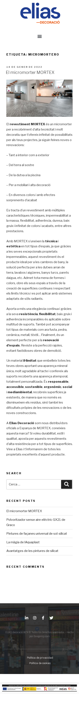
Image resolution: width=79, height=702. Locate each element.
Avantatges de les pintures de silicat (32, 551)
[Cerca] (66, 484)
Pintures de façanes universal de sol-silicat (36, 533)
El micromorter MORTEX (30, 72)
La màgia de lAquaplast (23, 542)
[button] (39, 36)
